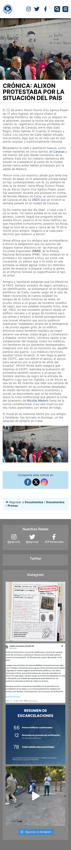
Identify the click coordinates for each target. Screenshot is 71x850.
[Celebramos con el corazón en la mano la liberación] (35, 796)
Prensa (13, 505)
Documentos (34, 502)
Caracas (59, 151)
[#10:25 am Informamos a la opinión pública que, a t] (35, 673)
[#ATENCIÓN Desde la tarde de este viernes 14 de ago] (35, 734)
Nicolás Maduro (38, 400)
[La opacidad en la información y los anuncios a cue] (35, 611)
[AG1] (36, 199)
